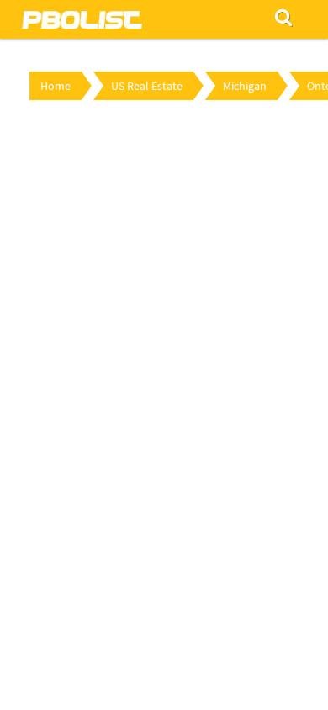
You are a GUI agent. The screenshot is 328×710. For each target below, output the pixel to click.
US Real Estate (147, 85)
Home (55, 85)
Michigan (245, 85)
